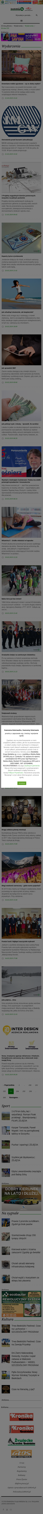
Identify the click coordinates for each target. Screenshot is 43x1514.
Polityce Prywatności (15, 773)
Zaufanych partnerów (31, 766)
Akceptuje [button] (22, 783)
